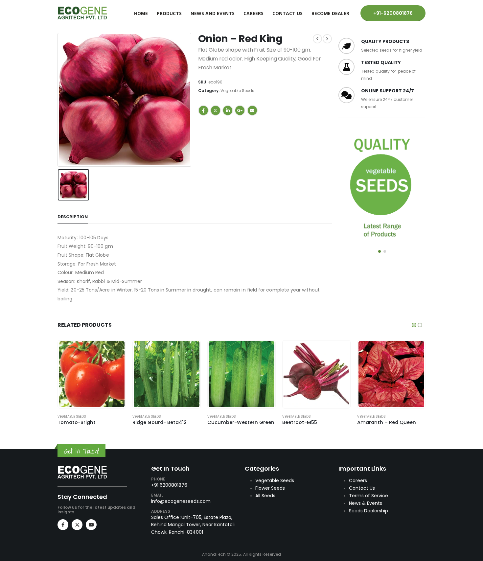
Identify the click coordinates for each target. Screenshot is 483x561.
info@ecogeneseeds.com (181, 501)
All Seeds (265, 495)
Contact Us (287, 13)
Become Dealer (330, 13)
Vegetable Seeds (237, 90)
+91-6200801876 (393, 13)
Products (169, 13)
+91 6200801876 (169, 485)
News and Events (213, 13)
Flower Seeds (270, 488)
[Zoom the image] (82, 469)
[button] (379, 251)
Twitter (215, 110)
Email (252, 110)
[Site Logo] (82, 13)
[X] (77, 524)
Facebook (203, 110)
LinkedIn (227, 110)
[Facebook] (63, 524)
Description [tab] (73, 217)
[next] (327, 38)
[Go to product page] (92, 374)
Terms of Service (368, 495)
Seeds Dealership (368, 510)
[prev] (317, 38)
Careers (253, 13)
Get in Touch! (81, 451)
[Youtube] (91, 524)
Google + (240, 110)
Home (141, 13)
